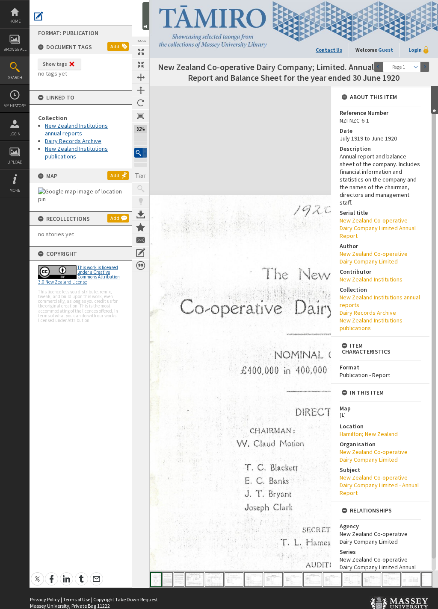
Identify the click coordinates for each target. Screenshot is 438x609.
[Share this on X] (37, 574)
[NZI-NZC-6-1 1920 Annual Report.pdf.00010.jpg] (312, 579)
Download (140, 214)
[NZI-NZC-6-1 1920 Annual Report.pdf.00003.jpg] (179, 579)
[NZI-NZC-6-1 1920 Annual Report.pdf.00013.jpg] (371, 579)
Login (15, 134)
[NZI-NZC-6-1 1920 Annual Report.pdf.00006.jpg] (234, 579)
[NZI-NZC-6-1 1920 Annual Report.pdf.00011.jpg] (332, 579)
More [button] (14, 190)
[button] (140, 153)
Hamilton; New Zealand (369, 434)
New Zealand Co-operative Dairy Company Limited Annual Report (378, 228)
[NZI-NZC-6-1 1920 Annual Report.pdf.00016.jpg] (426, 579)
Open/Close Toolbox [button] (145, 16)
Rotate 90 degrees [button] (140, 103)
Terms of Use (76, 599)
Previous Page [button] (378, 67)
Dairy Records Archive (73, 141)
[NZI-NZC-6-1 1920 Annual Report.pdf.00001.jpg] (156, 579)
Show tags (55, 64)
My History (14, 105)
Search (15, 77)
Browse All (15, 49)
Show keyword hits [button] (140, 188)
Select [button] (415, 67)
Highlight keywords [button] (140, 201)
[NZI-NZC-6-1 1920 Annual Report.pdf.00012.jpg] (352, 579)
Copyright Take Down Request (125, 599)
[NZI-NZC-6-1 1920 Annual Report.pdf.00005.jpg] (214, 579)
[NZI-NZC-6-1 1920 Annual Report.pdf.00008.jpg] (273, 579)
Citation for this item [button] (140, 265)
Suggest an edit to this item (38, 16)
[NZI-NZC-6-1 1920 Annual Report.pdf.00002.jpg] (167, 579)
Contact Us (329, 50)
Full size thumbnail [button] (140, 51)
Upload (14, 162)
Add (114, 46)
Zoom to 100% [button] (140, 115)
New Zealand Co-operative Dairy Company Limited (374, 257)
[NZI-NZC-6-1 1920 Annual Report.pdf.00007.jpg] (253, 579)
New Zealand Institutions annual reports (76, 129)
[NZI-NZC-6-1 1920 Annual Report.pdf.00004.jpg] (194, 579)
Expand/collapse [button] (434, 100)
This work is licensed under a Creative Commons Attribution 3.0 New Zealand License (79, 274)
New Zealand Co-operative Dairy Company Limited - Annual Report (379, 485)
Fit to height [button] (140, 90)
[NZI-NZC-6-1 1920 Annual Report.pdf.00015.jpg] (411, 579)
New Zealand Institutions (371, 279)
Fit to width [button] (140, 77)
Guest (385, 50)
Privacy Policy (45, 599)
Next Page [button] (424, 67)
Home (15, 21)
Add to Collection (140, 227)
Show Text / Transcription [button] (140, 176)
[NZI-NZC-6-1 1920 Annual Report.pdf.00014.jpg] (391, 579)
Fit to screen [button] (140, 64)
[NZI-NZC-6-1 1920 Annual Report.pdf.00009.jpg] (293, 579)
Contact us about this (140, 240)
